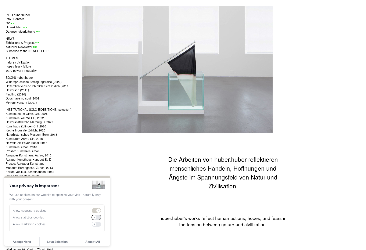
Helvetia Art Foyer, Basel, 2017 (26, 143)
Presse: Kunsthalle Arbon (23, 151)
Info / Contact (15, 19)
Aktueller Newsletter (19, 47)
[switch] (96, 210)
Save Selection (57, 241)
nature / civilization (18, 62)
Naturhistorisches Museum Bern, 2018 (31, 134)
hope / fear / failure (18, 66)
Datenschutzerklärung (20, 31)
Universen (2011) (17, 90)
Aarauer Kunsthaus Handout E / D (28, 159)
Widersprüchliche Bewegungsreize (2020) (34, 82)
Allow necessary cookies (29, 210)
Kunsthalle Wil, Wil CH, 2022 (25, 118)
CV (8, 23)
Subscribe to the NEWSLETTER (27, 51)
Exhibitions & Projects (20, 42)
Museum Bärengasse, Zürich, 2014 (29, 168)
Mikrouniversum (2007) (21, 102)
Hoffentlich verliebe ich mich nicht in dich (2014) (37, 86)
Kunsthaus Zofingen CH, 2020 (26, 126)
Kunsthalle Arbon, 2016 (21, 147)
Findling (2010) (16, 94)
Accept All (92, 241)
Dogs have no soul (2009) (23, 98)
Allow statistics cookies (28, 217)
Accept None (22, 241)
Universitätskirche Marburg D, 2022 (29, 122)
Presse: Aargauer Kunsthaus (25, 163)
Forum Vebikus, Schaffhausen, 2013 (30, 172)
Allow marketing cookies (29, 224)
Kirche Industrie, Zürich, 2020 (25, 130)
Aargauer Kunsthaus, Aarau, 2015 (28, 155)
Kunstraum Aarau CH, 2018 (24, 139)
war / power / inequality (21, 70)
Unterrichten (14, 27)
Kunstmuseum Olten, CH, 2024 (26, 114)
